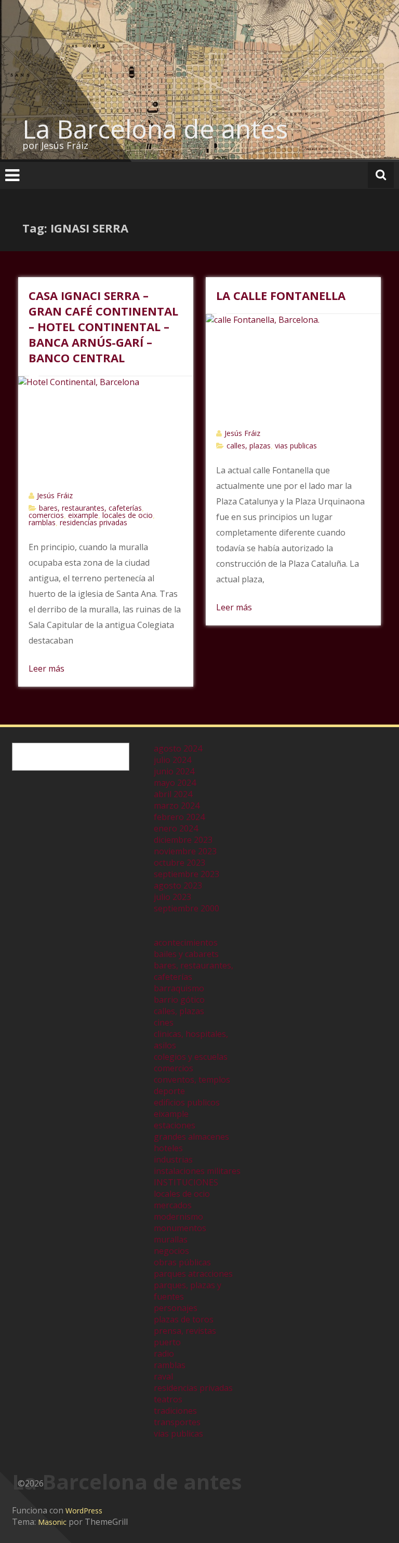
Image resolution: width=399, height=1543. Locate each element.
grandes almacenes (191, 1136)
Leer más (46, 668)
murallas (171, 1239)
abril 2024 (173, 794)
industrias (173, 1159)
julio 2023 (172, 897)
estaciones (174, 1125)
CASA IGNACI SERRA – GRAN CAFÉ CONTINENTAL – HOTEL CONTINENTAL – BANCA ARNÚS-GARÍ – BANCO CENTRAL (103, 326)
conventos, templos (192, 1079)
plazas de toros (184, 1319)
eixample (83, 515)
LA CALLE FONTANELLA (280, 295)
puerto (167, 1342)
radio (164, 1353)
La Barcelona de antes (155, 128)
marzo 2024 (177, 805)
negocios (171, 1251)
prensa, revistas (185, 1330)
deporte (169, 1091)
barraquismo (179, 988)
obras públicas (182, 1262)
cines (164, 1022)
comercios (46, 515)
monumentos (180, 1228)
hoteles (168, 1148)
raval (163, 1376)
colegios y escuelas (191, 1056)
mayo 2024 (175, 782)
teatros (168, 1399)
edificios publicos (187, 1102)
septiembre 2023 (186, 874)
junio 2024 (174, 771)
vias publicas (296, 445)
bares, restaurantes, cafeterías (90, 508)
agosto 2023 (178, 885)
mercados (173, 1205)
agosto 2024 (178, 748)
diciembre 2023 (183, 839)
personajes (175, 1308)
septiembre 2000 (186, 908)
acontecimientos (186, 942)
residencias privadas (93, 522)
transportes (177, 1422)
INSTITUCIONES (186, 1182)
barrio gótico (179, 999)
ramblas (42, 522)
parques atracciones (193, 1273)
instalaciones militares (197, 1171)
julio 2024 (172, 760)
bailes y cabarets (186, 954)
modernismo (178, 1216)
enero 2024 (176, 828)
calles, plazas (249, 445)
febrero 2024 (179, 817)
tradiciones (175, 1410)
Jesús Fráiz (55, 495)
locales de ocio (127, 515)
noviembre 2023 (185, 851)
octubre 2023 (179, 862)
